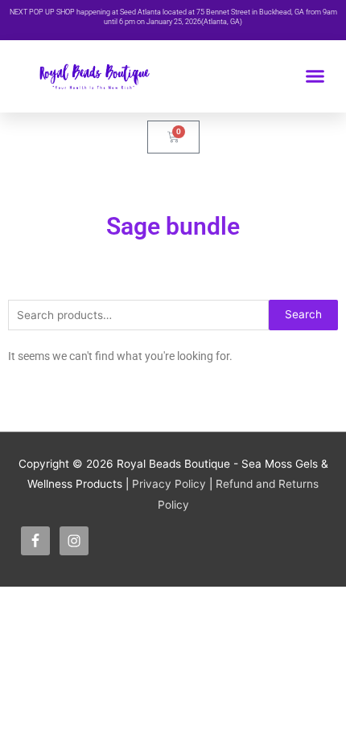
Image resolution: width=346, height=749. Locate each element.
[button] (315, 76)
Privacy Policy (169, 483)
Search (303, 314)
